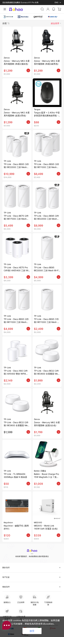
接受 (32, 630)
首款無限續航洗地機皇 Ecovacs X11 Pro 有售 (20, 2)
